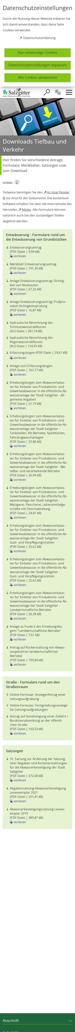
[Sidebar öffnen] (69, 92)
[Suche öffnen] (47, 92)
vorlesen (20, 256)
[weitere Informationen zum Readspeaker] (17, 182)
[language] (58, 92)
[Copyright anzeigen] (70, 131)
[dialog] (37, 43)
